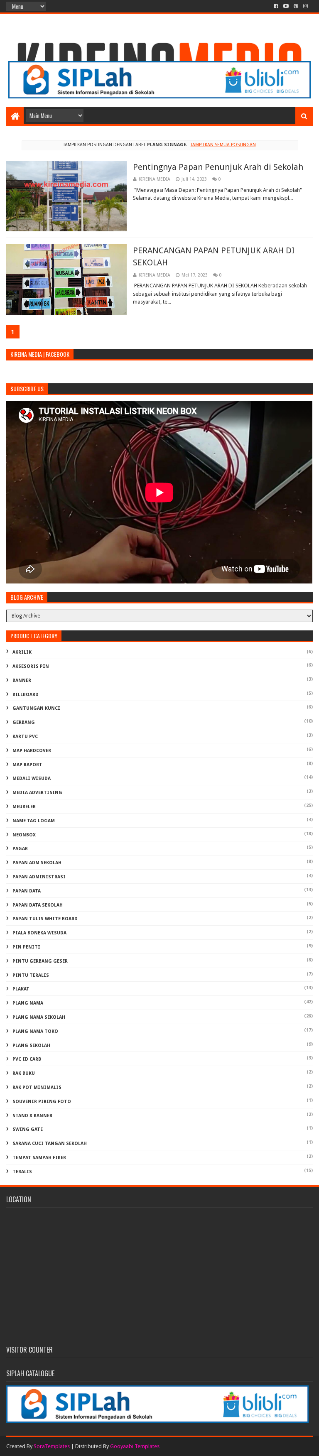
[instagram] (305, 6)
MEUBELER (24, 806)
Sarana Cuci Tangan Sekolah (49, 1143)
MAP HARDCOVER (31, 750)
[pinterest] (296, 6)
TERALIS (22, 1171)
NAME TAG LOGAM (33, 821)
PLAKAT (20, 989)
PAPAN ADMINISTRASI (39, 877)
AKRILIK (22, 652)
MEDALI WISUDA (31, 778)
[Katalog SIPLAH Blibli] (159, 96)
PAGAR (20, 848)
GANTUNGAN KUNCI (36, 708)
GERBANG (23, 722)
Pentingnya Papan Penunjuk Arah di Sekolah (218, 167)
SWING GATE (27, 1129)
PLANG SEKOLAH (31, 1045)
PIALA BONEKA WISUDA (39, 933)
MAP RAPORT (27, 764)
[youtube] (286, 6)
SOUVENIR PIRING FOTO (41, 1101)
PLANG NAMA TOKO (35, 1031)
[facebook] (276, 6)
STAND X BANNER (32, 1115)
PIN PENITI (26, 947)
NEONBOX (24, 835)
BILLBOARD (25, 694)
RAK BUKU (23, 1073)
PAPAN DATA (26, 891)
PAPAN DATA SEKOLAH (37, 905)
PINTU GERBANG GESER (40, 961)
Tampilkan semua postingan (223, 144)
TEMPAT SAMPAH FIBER (39, 1157)
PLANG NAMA (27, 1003)
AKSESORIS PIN (30, 666)
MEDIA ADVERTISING (37, 792)
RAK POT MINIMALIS (36, 1087)
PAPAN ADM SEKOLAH (36, 862)
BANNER (21, 680)
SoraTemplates (52, 1446)
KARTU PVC (25, 736)
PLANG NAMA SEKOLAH (38, 1017)
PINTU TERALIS (30, 975)
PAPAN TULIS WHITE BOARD (45, 919)
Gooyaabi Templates (135, 1446)
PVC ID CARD (27, 1059)
